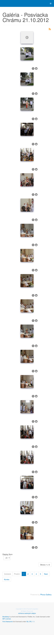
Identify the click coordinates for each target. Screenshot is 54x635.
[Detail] (33, 68)
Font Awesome (8, 621)
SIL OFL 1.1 (30, 621)
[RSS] (49, 28)
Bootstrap (6, 617)
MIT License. (7, 619)
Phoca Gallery (45, 594)
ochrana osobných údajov (27, 613)
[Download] (36, 68)
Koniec (6, 579)
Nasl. (46, 574)
